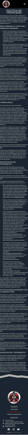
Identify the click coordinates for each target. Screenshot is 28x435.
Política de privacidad (14, 412)
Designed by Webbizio (16, 432)
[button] (24, 4)
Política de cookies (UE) (14, 414)
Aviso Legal (14, 409)
